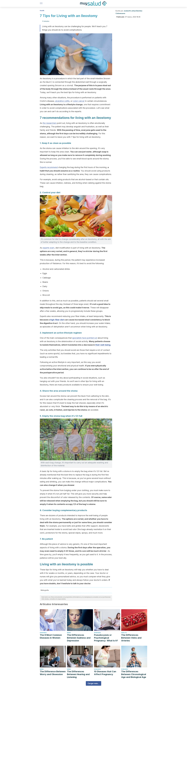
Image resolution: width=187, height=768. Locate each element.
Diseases (43, 632)
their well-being (102, 345)
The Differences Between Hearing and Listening (78, 674)
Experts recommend (49, 167)
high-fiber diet (57, 320)
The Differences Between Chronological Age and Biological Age (133, 674)
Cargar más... (93, 683)
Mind (69, 632)
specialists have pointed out (84, 338)
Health (42, 10)
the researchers (49, 123)
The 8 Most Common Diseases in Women (51, 636)
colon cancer (79, 101)
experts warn (48, 248)
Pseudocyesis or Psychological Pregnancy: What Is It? (106, 638)
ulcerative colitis (62, 101)
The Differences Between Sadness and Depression (78, 638)
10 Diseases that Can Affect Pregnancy (105, 673)
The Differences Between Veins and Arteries (131, 638)
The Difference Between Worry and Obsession (53, 673)
